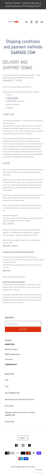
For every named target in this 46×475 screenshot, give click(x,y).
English (22, 438)
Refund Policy (9, 421)
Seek (6, 380)
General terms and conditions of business (19, 399)
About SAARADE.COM (12, 393)
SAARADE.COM (20, 467)
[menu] (41, 21)
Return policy (9, 406)
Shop (6, 386)
